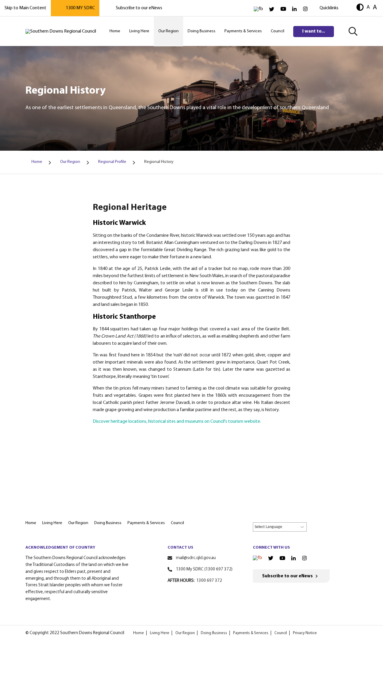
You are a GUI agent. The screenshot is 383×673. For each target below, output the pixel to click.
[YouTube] (283, 9)
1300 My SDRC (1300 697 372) (204, 569)
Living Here (159, 633)
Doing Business (214, 633)
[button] (360, 8)
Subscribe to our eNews (139, 8)
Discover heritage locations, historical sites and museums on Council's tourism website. (177, 421)
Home (138, 633)
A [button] (368, 7)
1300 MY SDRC (80, 8)
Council (280, 633)
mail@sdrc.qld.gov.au (196, 558)
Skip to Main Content (25, 8)
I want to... (313, 31)
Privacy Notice (305, 633)
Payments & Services (250, 633)
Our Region (185, 633)
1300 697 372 (209, 581)
